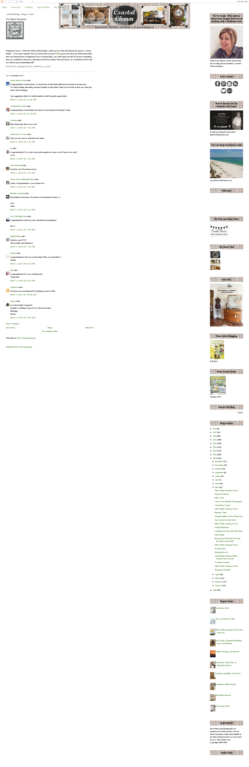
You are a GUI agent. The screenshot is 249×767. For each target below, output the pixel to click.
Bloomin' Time (221, 513)
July (217, 480)
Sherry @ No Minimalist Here (22, 179)
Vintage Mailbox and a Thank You (229, 516)
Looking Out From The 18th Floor (229, 531)
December (219, 461)
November (219, 465)
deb (11, 270)
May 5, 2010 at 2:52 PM (22, 210)
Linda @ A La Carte (18, 134)
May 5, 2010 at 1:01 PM (22, 128)
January (218, 585)
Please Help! (219, 535)
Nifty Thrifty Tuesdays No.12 (226, 524)
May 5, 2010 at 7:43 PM (22, 247)
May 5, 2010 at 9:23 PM (22, 281)
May (217, 487)
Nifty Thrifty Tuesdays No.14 (226, 490)
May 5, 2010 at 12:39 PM (23, 114)
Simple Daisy (15, 236)
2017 (215, 432)
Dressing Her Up (221, 552)
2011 (215, 454)
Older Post (89, 328)
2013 (215, 447)
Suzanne (13, 120)
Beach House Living (18, 80)
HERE (57, 54)
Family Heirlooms (222, 527)
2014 (215, 443)
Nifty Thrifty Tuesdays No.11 (226, 545)
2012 (215, 451)
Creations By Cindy (18, 106)
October (218, 469)
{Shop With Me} (43, 7)
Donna (13, 301)
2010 (215, 458)
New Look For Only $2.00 (225, 520)
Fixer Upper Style (222, 706)
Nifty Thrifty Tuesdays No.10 (226, 566)
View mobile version (50, 331)
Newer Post (10, 328)
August (218, 476)
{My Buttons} (59, 7)
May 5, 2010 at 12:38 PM (23, 100)
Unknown (14, 287)
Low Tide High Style (18, 216)
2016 (215, 436)
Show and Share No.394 (225, 619)
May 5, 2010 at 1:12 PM (22, 142)
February (219, 582)
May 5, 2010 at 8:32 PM (22, 264)
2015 (215, 440)
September (219, 472)
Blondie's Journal (17, 193)
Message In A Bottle (222, 570)
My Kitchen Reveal (223, 695)
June (217, 483)
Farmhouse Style (222, 608)
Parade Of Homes (222, 494)
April (217, 574)
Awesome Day (220, 549)
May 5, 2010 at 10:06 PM (23, 295)
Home (4, 7)
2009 (215, 590)
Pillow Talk (219, 498)
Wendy (13, 253)
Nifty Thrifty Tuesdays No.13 (226, 509)
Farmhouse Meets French (225, 684)
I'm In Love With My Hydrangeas (228, 501)
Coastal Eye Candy (222, 505)
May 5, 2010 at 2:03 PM (22, 159)
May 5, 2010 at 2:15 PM (22, 173)
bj (11, 148)
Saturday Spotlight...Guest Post (228, 673)
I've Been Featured (16, 19)
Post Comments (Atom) (26, 338)
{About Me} (16, 7)
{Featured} (29, 7)
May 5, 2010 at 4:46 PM (22, 230)
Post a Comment (12, 324)
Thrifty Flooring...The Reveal (227, 652)
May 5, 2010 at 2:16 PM (22, 187)
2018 (215, 429)
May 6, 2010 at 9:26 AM (22, 318)
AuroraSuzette (16, 165)
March (218, 578)
